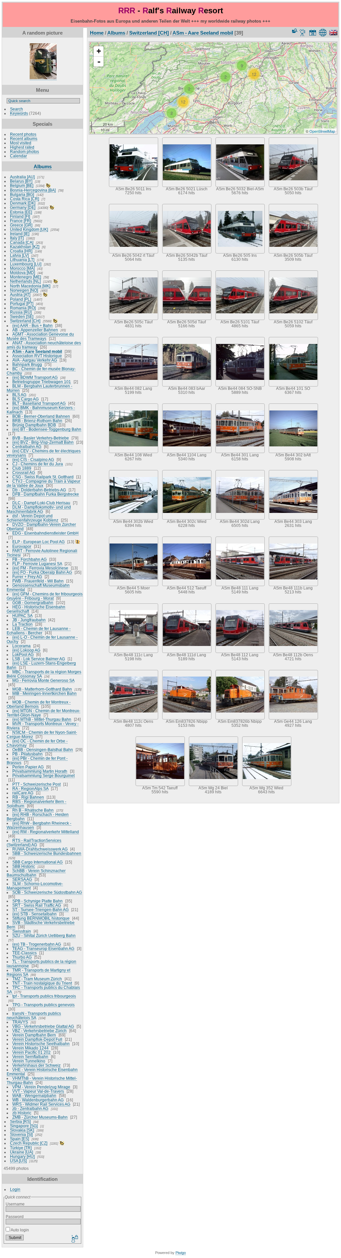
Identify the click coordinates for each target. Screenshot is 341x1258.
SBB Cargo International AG (37, 862)
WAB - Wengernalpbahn (34, 1095)
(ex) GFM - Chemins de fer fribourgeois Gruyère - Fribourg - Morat (45, 596)
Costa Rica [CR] (24, 199)
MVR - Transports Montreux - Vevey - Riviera (43, 725)
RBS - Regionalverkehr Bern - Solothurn (36, 803)
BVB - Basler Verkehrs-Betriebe (40, 438)
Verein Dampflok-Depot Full (37, 1039)
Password (15, 1216)
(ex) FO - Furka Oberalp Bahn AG (42, 572)
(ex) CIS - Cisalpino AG (33, 459)
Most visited (20, 143)
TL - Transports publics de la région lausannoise (41, 963)
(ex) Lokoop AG (26, 650)
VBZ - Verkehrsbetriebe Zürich (39, 1030)
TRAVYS (20, 1022)
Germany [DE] (22, 207)
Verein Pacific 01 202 (31, 1052)
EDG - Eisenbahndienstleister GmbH (45, 533)
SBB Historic (23, 866)
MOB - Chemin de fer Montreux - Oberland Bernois (39, 704)
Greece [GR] (21, 225)
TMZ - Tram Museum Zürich (37, 979)
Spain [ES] (19, 1139)
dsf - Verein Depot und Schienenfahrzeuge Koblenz (32, 518)
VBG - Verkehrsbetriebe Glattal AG (43, 1026)
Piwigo (180, 1253)
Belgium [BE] (21, 185)
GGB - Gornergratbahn (32, 602)
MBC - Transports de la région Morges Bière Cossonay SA (44, 674)
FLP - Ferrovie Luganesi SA (37, 563)
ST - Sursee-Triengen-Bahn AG (40, 909)
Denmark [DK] (22, 203)
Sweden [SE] (21, 316)
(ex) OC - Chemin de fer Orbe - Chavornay (37, 743)
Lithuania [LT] (22, 259)
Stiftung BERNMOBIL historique (41, 918)
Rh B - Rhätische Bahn (33, 810)
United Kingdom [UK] (29, 229)
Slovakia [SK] (22, 1130)
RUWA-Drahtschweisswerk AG (40, 849)
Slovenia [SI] (21, 1134)
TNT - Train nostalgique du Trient (42, 983)
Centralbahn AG (26, 446)
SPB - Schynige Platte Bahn (37, 901)
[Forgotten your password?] (74, 1239)
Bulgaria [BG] (22, 194)
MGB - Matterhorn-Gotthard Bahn (42, 689)
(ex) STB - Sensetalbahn (34, 914)
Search (16, 109)
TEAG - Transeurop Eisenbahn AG (43, 948)
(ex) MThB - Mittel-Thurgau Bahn (41, 719)
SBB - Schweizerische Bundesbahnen (46, 853)
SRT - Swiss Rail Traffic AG (36, 905)
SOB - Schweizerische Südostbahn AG (47, 892)
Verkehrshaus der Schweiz (36, 1065)
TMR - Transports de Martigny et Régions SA (38, 972)
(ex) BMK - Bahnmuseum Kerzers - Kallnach (41, 409)
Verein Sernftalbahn (30, 1056)
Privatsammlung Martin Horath (39, 771)
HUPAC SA (22, 615)
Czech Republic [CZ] (28, 1143)
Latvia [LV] (19, 255)
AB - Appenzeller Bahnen (35, 330)
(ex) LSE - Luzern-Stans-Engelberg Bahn (41, 665)
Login (15, 1189)
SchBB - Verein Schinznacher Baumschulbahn (36, 872)
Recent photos (23, 134)
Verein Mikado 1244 (30, 1048)
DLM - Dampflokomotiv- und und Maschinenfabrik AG (39, 509)
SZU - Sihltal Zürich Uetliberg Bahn (44, 935)
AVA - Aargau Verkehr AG (34, 360)
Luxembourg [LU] (25, 264)
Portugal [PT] (21, 303)
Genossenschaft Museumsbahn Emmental (38, 587)
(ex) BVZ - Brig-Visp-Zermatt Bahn (43, 442)
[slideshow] (302, 32)
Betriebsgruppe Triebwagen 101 (41, 382)
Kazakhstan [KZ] (24, 246)
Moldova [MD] (22, 272)
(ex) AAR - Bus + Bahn (32, 325)
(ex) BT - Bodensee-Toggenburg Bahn (46, 429)
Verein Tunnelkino (28, 1061)
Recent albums (23, 138)
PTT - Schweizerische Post (36, 784)
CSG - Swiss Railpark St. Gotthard (43, 477)
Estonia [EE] (21, 212)
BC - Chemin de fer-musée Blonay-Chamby (41, 371)
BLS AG (19, 395)
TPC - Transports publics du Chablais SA (43, 989)
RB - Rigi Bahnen (28, 797)
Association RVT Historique (37, 356)
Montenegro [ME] (25, 277)
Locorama (21, 646)
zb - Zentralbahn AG (30, 1108)
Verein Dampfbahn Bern (34, 1035)
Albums (43, 166)
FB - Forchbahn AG (29, 559)
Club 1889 (21, 468)
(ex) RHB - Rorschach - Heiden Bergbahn (38, 816)
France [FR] (20, 221)
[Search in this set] (294, 30)
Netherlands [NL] (25, 281)
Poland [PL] (20, 299)
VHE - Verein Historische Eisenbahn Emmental (42, 1071)
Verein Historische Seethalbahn (41, 1043)
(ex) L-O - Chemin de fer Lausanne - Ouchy (42, 639)
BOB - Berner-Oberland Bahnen (41, 416)
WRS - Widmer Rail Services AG (41, 1104)
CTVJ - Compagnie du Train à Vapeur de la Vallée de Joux (43, 483)
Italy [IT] (17, 238)
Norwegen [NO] (24, 290)
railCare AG (22, 793)
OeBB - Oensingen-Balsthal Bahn (42, 749)
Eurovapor (21, 546)
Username (15, 1204)
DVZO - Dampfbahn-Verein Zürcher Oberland (41, 526)
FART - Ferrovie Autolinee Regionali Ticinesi (42, 553)
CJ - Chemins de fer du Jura (37, 464)
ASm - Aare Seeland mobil (37, 351)
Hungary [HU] (22, 1156)
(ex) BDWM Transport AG (35, 377)
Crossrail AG (23, 472)
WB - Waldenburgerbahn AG (38, 1100)
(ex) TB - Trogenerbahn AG (36, 944)
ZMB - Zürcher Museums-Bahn (40, 1117)
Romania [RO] (23, 308)
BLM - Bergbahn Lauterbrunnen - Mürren (39, 388)
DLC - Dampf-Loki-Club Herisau (41, 503)
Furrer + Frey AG (27, 576)
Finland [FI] (20, 216)
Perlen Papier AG (28, 767)
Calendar (18, 156)
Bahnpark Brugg (27, 364)
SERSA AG (22, 879)
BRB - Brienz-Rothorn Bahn (37, 420)
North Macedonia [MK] (30, 286)
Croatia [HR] (21, 251)
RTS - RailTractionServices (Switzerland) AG (34, 842)
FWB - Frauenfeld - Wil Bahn (38, 581)
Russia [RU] (21, 312)
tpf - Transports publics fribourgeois (44, 996)
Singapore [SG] (24, 1126)
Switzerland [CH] (25, 321)
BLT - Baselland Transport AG (39, 403)
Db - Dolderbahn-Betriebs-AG (39, 490)
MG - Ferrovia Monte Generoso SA (43, 680)
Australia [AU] (22, 177)
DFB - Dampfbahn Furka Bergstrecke (45, 494)
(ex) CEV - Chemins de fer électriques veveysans (44, 453)
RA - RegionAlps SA (30, 788)
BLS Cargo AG (25, 399)
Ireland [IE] (19, 234)
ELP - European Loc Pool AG (38, 542)
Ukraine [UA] (21, 1152)
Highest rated (22, 147)
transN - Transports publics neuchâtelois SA (34, 1015)
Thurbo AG (22, 957)
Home (97, 33)
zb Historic (21, 1113)
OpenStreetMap (322, 131)
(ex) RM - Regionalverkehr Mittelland (45, 832)
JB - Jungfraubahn (29, 620)
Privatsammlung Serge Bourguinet (43, 775)
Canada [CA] (21, 242)
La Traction (22, 624)
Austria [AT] (20, 294)
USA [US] (18, 1161)
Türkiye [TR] (21, 1148)
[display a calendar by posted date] (312, 32)
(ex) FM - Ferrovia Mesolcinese (40, 568)
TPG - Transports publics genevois (43, 1005)
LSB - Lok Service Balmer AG (38, 659)
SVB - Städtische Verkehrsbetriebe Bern (41, 924)
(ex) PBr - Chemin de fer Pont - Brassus (37, 760)
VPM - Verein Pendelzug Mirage (41, 1087)
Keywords (19, 113)
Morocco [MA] (22, 268)
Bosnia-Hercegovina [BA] (33, 190)
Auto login (19, 1230)
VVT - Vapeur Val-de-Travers (38, 1091)
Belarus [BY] (21, 181)
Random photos (24, 151)
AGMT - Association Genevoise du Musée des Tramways (40, 336)
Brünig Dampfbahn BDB (34, 425)
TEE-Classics (24, 953)
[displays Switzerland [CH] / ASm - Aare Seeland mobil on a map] (323, 32)
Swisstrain (21, 931)
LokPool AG (23, 654)
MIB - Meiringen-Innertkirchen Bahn (44, 693)
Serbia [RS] (20, 1121)
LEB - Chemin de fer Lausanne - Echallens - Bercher (39, 630)
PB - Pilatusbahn (27, 754)
